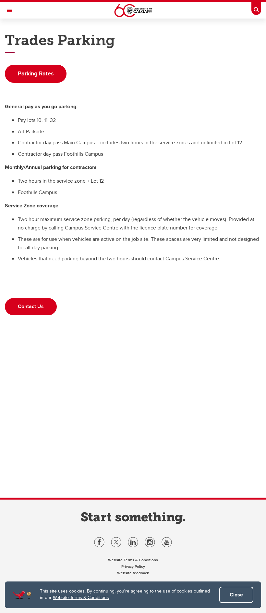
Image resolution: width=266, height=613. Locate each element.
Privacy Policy (133, 566)
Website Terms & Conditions (81, 597)
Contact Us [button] (31, 306)
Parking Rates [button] (36, 73)
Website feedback (133, 573)
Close (236, 594)
